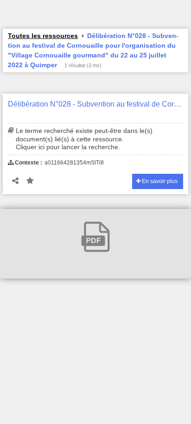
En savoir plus (159, 181)
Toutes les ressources (43, 35)
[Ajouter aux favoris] (30, 181)
